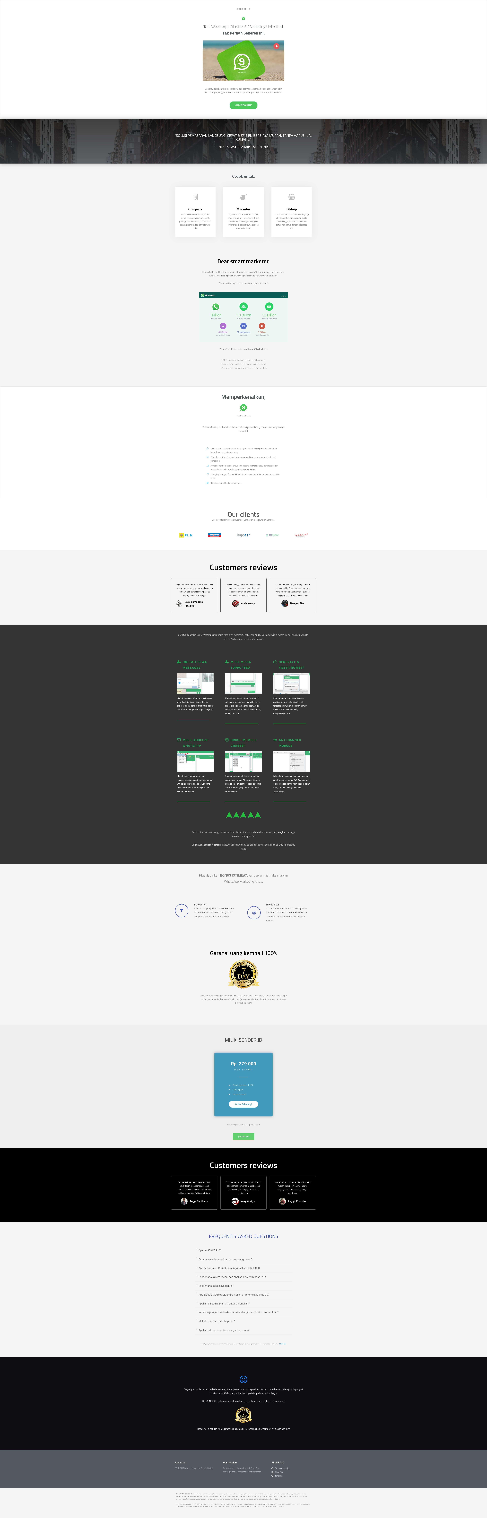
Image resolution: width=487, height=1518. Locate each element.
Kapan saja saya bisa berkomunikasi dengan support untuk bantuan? (238, 1312)
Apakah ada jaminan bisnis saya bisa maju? (223, 1330)
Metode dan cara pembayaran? (216, 1321)
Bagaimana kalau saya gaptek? (216, 1285)
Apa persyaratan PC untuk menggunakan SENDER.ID (229, 1268)
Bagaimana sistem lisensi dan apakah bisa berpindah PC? (232, 1276)
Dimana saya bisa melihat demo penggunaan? (225, 1259)
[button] (243, 60)
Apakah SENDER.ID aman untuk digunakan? (224, 1303)
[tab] (243, 1250)
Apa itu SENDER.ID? (209, 1250)
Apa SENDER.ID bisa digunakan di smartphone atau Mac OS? (233, 1294)
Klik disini (282, 1344)
